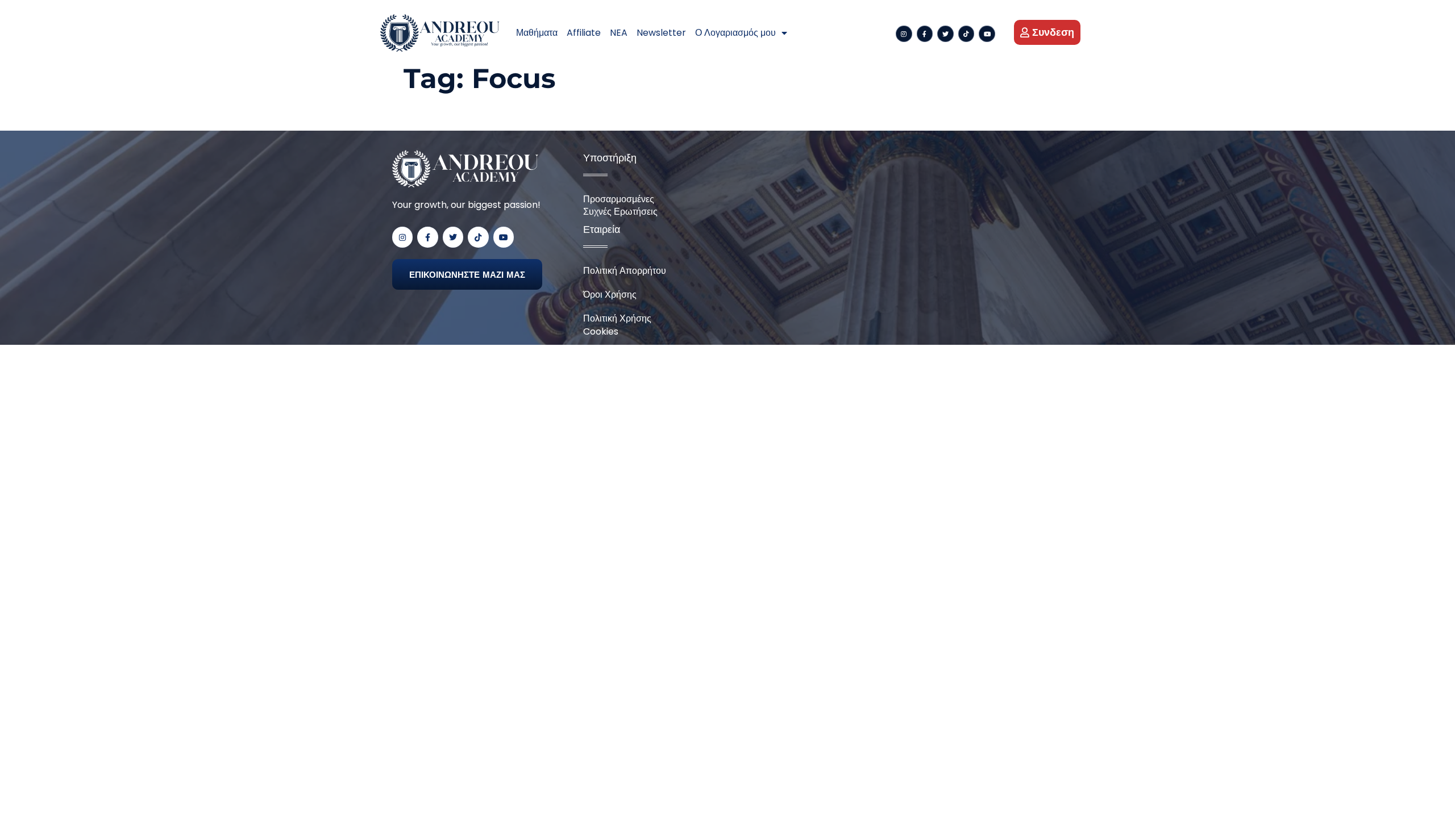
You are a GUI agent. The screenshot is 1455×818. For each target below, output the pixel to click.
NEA (618, 32)
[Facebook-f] (925, 34)
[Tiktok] (966, 34)
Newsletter (661, 32)
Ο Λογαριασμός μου (735, 32)
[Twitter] (945, 34)
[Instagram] (904, 34)
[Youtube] (987, 34)
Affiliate (584, 32)
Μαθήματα (537, 32)
